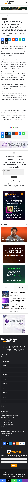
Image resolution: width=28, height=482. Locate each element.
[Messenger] (16, 39)
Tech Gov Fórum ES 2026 (7, 422)
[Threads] (20, 443)
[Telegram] (23, 39)
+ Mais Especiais (5, 435)
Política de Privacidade (6, 359)
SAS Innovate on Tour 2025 (7, 429)
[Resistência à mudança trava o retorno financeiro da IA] (5, 300)
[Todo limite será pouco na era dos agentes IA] (5, 294)
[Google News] (14, 127)
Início (3, 15)
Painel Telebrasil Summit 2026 (8, 417)
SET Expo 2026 (4, 411)
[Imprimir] (6, 42)
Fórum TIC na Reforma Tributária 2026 (10, 420)
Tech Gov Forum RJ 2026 (7, 424)
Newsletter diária (5, 361)
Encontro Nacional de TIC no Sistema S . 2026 (12, 415)
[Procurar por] (26, 3)
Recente (7, 287)
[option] (14, 234)
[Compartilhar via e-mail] (2, 42)
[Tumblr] (13, 133)
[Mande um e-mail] (11, 33)
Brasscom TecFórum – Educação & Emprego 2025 (12, 431)
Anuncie (3, 356)
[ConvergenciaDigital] (9, 2)
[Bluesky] (23, 443)
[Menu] (2, 3)
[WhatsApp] (20, 39)
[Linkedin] (9, 39)
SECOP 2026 (4, 413)
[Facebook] (2, 39)
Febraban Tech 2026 (6, 409)
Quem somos (4, 354)
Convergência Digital (7, 33)
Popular (21, 287)
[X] (6, 39)
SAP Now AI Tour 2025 (6, 433)
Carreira (7, 15)
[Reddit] (13, 39)
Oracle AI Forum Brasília (6, 426)
